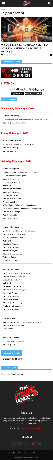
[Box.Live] (11, 359)
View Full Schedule (12, 353)
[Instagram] (19, 443)
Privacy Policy (11, 453)
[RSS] (26, 443)
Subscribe (43, 453)
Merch (35, 453)
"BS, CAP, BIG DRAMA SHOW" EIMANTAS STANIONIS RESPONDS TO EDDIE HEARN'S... (25, 48)
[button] (49, 3)
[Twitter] (33, 443)
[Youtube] (39, 443)
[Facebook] (13, 443)
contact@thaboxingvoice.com (31, 428)
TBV (2, 55)
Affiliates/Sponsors (24, 453)
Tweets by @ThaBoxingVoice (13, 374)
